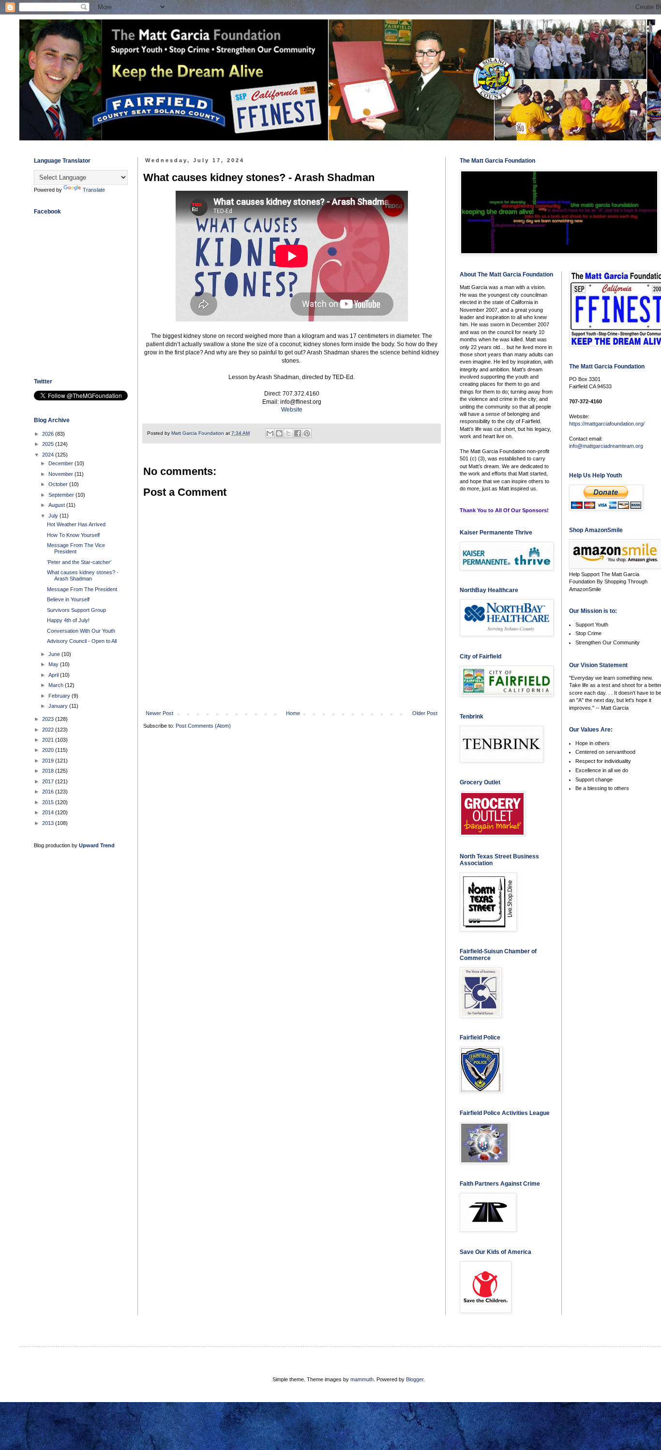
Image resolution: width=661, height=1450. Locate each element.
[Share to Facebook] (297, 433)
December (61, 463)
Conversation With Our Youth (81, 631)
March (56, 685)
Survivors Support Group (76, 610)
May (54, 664)
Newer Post (159, 713)
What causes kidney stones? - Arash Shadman (83, 575)
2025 (48, 444)
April (54, 675)
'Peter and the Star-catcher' (79, 562)
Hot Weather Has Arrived (76, 524)
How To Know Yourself (73, 535)
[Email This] (270, 433)
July (54, 516)
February (60, 696)
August (57, 505)
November (61, 474)
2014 (48, 812)
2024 (48, 455)
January (58, 706)
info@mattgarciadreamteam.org (606, 446)
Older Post (424, 713)
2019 (48, 760)
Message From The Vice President (76, 548)
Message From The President (82, 589)
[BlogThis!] (279, 433)
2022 (48, 730)
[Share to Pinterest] (307, 433)
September (61, 495)
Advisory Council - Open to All (82, 641)
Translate (94, 190)
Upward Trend (97, 845)
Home (293, 713)
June (54, 654)
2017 (48, 781)
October (58, 484)
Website (291, 409)
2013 (48, 823)
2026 (48, 434)
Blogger (414, 1379)
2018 (48, 771)
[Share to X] (288, 433)
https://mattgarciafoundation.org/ (607, 424)
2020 (48, 750)
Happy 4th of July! (68, 620)
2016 (48, 791)
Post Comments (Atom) (203, 726)
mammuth (362, 1379)
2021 (48, 740)
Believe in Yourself (68, 599)
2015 (48, 802)
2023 (48, 719)
